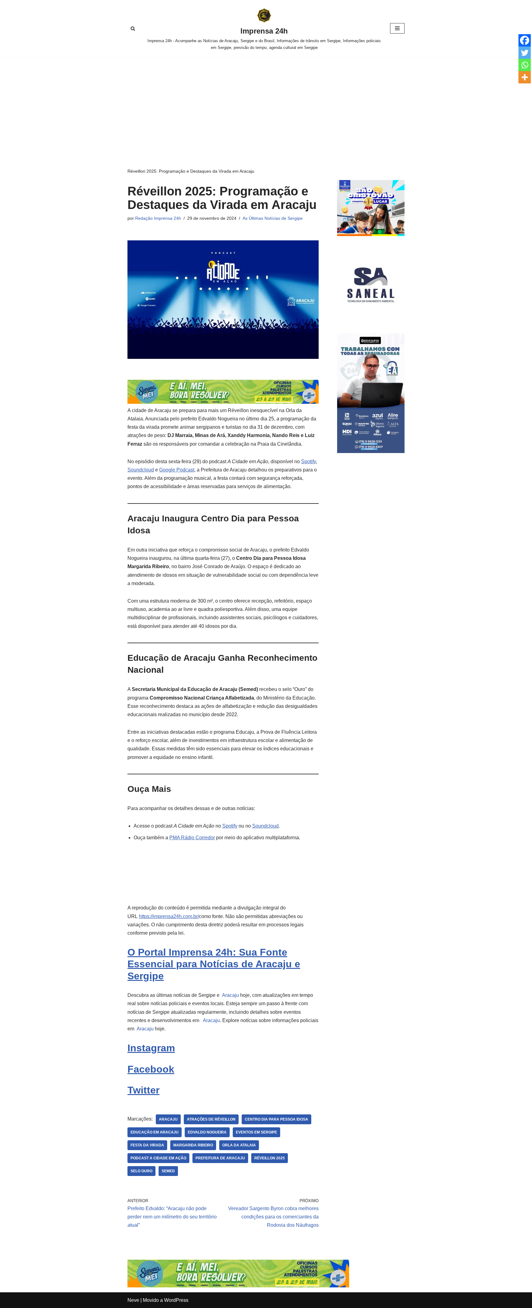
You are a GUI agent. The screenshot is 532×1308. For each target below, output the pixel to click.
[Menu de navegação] (397, 28)
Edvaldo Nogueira (207, 1132)
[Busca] (133, 28)
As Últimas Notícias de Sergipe (273, 218)
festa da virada (147, 1145)
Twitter (143, 1090)
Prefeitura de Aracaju (220, 1158)
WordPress (176, 1300)
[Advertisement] (266, 103)
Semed (168, 1171)
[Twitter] (524, 52)
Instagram (151, 1047)
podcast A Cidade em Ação (158, 1158)
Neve (133, 1300)
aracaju (168, 1119)
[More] (524, 77)
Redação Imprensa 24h (158, 218)
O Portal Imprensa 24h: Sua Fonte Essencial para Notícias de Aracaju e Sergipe (213, 964)
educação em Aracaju (155, 1132)
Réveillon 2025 (269, 1158)
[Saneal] (371, 316)
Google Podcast (176, 469)
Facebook (150, 1069)
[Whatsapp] (524, 65)
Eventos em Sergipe (256, 1132)
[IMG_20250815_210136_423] (371, 451)
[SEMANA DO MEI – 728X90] (223, 402)
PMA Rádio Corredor (192, 837)
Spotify (308, 461)
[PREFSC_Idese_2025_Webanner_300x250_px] (371, 234)
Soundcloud (140, 469)
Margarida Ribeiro (193, 1145)
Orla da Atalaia (239, 1145)
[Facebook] (524, 40)
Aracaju (230, 995)
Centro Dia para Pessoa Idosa (276, 1119)
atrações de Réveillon (211, 1119)
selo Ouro (141, 1171)
